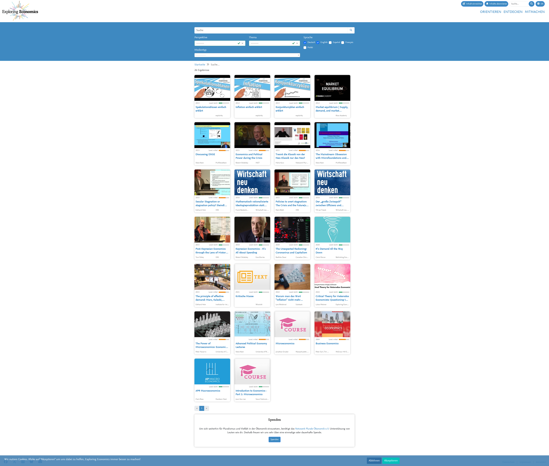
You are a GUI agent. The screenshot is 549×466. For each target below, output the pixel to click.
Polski (310, 47)
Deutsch (311, 42)
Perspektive (200, 37)
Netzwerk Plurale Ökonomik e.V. (312, 429)
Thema (253, 37)
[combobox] (247, 55)
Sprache (308, 37)
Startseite (199, 64)
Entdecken (513, 12)
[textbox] (247, 55)
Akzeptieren (391, 460)
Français (349, 42)
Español (336, 42)
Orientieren (490, 12)
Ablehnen (374, 460)
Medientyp (200, 50)
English (324, 42)
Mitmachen (535, 12)
